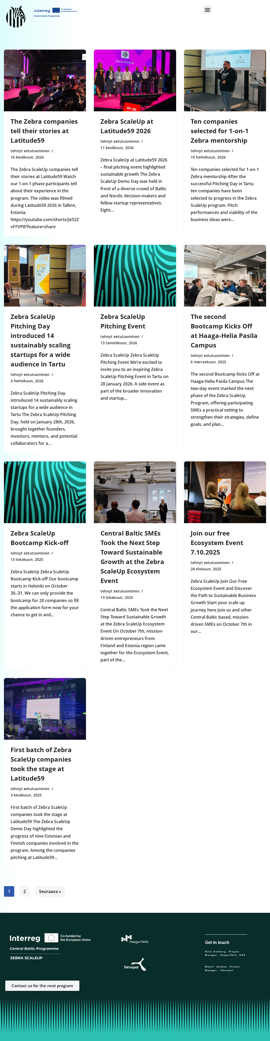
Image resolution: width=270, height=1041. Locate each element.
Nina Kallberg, (217, 952)
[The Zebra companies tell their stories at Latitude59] (45, 80)
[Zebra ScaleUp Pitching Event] (135, 275)
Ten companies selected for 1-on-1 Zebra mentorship (220, 131)
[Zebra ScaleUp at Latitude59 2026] (135, 80)
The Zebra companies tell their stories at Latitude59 (44, 131)
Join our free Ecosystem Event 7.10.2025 (217, 542)
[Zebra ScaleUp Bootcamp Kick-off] (45, 492)
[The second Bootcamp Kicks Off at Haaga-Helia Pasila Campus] (225, 275)
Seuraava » (50, 891)
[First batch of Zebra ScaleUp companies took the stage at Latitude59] (45, 708)
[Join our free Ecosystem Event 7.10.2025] (225, 492)
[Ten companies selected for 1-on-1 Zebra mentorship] (225, 80)
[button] (207, 9)
